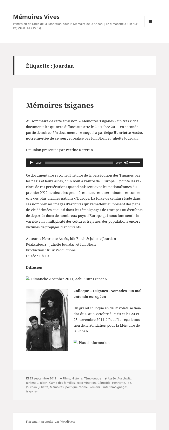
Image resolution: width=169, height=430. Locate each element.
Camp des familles (62, 383)
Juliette (43, 387)
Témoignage (92, 378)
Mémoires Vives (36, 17)
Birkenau (32, 383)
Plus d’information (94, 342)
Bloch (44, 383)
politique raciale (76, 387)
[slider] (135, 162)
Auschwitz (124, 378)
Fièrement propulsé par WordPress (50, 421)
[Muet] (126, 163)
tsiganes (32, 391)
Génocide (103, 383)
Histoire (77, 378)
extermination (86, 383)
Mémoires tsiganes (60, 105)
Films (66, 378)
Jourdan (31, 387)
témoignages (118, 387)
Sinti (105, 387)
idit (129, 383)
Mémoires (57, 387)
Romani (94, 387)
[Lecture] (31, 163)
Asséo (112, 378)
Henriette (118, 383)
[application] (84, 162)
